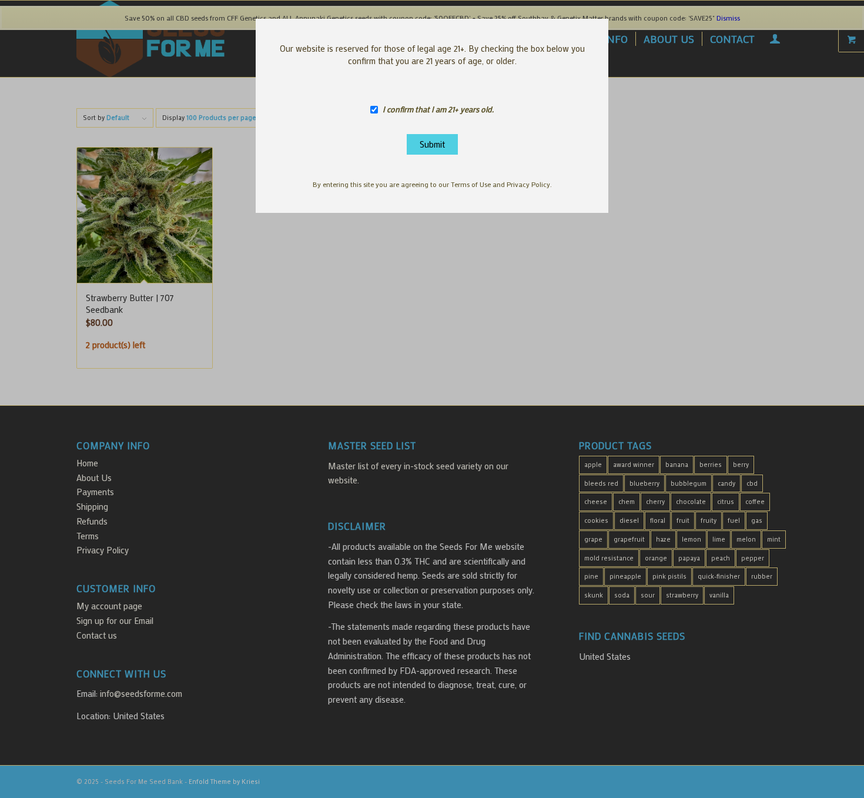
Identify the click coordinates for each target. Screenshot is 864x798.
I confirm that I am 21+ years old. (438, 110)
